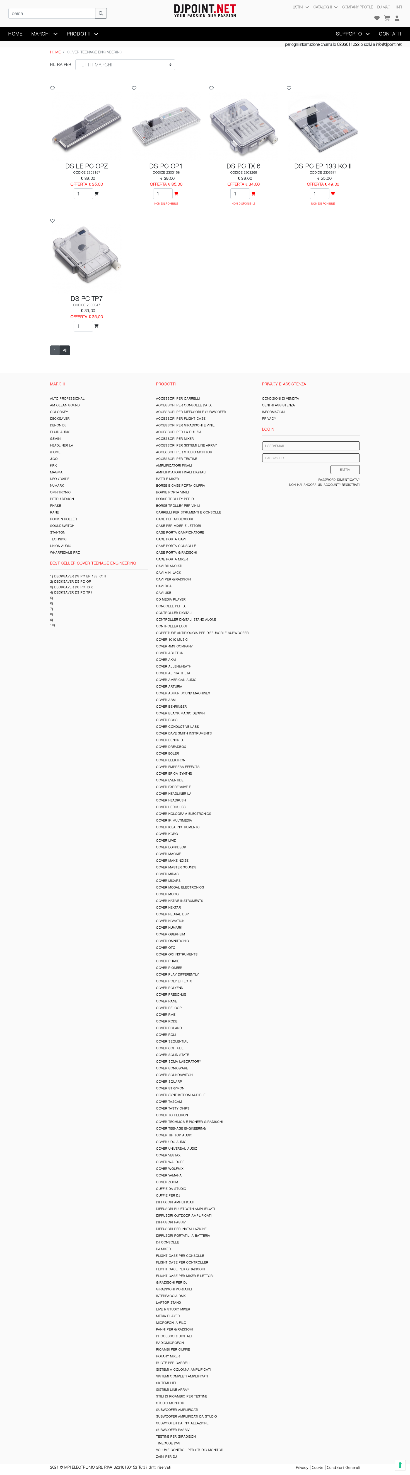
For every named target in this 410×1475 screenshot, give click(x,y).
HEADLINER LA (61, 445)
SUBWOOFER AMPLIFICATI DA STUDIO (186, 1416)
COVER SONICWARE (172, 1068)
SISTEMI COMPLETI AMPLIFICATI (182, 1376)
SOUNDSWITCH (62, 525)
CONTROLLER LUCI (171, 626)
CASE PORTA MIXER (172, 559)
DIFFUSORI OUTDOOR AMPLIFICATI (184, 1215)
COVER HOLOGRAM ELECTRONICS (183, 813)
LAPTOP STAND (168, 1302)
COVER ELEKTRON (170, 760)
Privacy (302, 1468)
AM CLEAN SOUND (65, 405)
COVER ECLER (167, 753)
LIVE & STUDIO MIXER (173, 1309)
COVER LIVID (166, 840)
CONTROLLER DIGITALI (174, 612)
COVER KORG (167, 833)
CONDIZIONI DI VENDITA (280, 398)
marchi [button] (42, 33)
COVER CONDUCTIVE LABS (177, 726)
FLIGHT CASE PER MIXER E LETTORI (185, 1275)
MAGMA (56, 472)
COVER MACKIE (168, 854)
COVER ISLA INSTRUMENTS (178, 827)
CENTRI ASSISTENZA (278, 405)
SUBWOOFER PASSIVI (173, 1429)
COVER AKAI (166, 659)
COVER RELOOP (169, 1008)
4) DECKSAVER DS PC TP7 (71, 592)
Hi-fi (398, 7)
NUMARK (57, 485)
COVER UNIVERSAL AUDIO (176, 1148)
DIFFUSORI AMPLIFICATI (175, 1202)
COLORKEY (59, 412)
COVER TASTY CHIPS (173, 1108)
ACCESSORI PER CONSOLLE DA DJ (184, 405)
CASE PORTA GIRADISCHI (176, 552)
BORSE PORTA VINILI (172, 492)
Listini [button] (298, 7)
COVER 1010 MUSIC (172, 639)
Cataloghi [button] (323, 7)
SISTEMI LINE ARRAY (172, 1389)
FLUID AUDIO (60, 432)
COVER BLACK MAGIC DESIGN (180, 713)
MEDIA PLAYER (168, 1316)
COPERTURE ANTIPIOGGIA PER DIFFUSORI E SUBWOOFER (202, 633)
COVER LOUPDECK (171, 847)
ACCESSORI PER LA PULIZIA (179, 432)
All (64, 350)
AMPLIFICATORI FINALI (174, 465)
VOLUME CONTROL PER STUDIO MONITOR (189, 1450)
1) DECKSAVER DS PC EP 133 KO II (78, 576)
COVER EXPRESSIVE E (173, 787)
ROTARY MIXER (168, 1356)
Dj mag (383, 7)
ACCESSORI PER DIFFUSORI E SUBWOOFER (191, 412)
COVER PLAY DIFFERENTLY (177, 974)
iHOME (55, 452)
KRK (53, 465)
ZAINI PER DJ (166, 1456)
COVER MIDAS (167, 874)
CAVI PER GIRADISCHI (173, 579)
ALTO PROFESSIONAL (67, 398)
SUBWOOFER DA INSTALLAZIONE (182, 1423)
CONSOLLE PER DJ (171, 606)
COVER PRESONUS (171, 994)
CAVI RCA (164, 586)
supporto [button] (350, 33)
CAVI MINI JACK (168, 572)
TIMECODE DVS (168, 1443)
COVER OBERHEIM (170, 934)
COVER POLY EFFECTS (174, 981)
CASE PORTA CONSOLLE (176, 545)
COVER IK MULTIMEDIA (174, 820)
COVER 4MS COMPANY (174, 646)
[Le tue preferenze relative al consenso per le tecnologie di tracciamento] (400, 1465)
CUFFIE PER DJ (168, 1195)
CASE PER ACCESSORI (174, 519)
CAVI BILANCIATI (169, 566)
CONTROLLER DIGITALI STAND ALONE (186, 619)
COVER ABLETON (170, 653)
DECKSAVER (60, 418)
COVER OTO (165, 947)
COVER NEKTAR (168, 907)
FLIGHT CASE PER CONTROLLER (182, 1262)
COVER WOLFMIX (170, 1168)
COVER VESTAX (168, 1155)
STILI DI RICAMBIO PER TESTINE (181, 1396)
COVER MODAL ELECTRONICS (180, 887)
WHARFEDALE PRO (65, 552)
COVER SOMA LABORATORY (178, 1061)
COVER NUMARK (169, 927)
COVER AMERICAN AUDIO (176, 679)
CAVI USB (164, 592)
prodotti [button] (79, 33)
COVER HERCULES (171, 807)
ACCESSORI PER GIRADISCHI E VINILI (186, 425)
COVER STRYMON (170, 1088)
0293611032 (348, 44)
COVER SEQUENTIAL (172, 1041)
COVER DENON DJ (170, 740)
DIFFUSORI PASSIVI (171, 1222)
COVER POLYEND (169, 987)
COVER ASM (166, 700)
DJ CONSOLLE (167, 1242)
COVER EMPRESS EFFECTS (178, 766)
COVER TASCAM (169, 1101)
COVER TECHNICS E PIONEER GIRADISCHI (189, 1121)
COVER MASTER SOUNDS (176, 867)
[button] (397, 18)
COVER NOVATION (170, 921)
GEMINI (55, 438)
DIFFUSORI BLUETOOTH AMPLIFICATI (185, 1208)
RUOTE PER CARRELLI (174, 1363)
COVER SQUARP (169, 1081)
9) (51, 619)
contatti (390, 33)
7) (51, 609)
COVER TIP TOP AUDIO (174, 1135)
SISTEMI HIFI (166, 1383)
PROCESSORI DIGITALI (174, 1336)
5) (51, 598)
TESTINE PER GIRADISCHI (176, 1436)
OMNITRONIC (60, 492)
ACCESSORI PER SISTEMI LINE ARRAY (186, 445)
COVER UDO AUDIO (171, 1142)
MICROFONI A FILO (171, 1322)
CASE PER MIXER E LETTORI (178, 525)
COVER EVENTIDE (170, 780)
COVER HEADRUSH (171, 800)
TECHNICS (58, 539)
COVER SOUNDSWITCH (174, 1075)
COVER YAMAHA (169, 1175)
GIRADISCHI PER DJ (171, 1282)
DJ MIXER (163, 1249)
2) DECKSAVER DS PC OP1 (71, 581)
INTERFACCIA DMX (171, 1296)
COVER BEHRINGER (171, 706)
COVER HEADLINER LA (174, 793)
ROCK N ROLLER (63, 519)
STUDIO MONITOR (170, 1403)
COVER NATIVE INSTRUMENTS (179, 900)
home (15, 33)
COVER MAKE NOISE (172, 860)
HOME (55, 52)
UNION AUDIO (60, 545)
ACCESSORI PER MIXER (175, 438)
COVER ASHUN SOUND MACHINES (183, 693)
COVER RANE (166, 1001)
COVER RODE (166, 1021)
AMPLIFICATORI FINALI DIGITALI (181, 472)
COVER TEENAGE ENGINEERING (181, 1128)
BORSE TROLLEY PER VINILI (178, 505)
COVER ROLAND (169, 1028)
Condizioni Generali (343, 1468)
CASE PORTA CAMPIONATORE (180, 532)
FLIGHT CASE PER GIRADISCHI (180, 1269)
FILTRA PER (60, 64)
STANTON (57, 532)
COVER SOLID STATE (172, 1054)
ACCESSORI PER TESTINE (176, 458)
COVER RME (165, 1014)
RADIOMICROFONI (170, 1342)
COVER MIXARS (168, 880)
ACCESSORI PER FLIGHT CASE (181, 418)
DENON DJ (58, 425)
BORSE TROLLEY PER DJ (176, 499)
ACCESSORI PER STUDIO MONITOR (184, 452)
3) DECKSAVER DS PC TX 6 (71, 587)
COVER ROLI (166, 1034)
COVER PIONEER (169, 967)
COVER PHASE (167, 961)
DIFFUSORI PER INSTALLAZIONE (181, 1229)
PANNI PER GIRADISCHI (174, 1329)
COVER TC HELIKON (172, 1115)
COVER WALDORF (170, 1162)
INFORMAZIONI (273, 412)
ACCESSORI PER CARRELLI (178, 398)
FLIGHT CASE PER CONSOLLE (180, 1255)
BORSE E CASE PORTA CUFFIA (180, 485)
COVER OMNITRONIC (172, 941)
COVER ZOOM (167, 1182)
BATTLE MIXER (167, 479)
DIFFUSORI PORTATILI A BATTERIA (183, 1235)
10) (52, 625)
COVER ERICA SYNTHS (174, 773)
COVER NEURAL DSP (172, 914)
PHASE (55, 505)
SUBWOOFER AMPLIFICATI (177, 1409)
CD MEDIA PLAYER (171, 599)
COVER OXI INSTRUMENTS (177, 954)
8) (51, 614)
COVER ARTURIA (169, 686)
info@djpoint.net (389, 44)
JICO (54, 458)
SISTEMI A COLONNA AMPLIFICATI (183, 1369)
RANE (54, 512)
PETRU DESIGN (62, 499)
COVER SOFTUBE (170, 1048)
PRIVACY (269, 418)
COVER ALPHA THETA (173, 673)
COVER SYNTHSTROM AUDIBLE (181, 1095)
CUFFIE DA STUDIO (171, 1188)
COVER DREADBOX (171, 746)
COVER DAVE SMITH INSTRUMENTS (184, 733)
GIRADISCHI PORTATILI (174, 1289)
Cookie (318, 1468)
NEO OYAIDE (59, 479)
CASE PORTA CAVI (171, 539)
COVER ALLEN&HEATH (173, 666)
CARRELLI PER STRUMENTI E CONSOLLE (188, 512)
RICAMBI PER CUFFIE (173, 1349)
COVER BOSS (167, 720)
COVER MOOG (167, 894)
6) (51, 603)
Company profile (357, 7)
